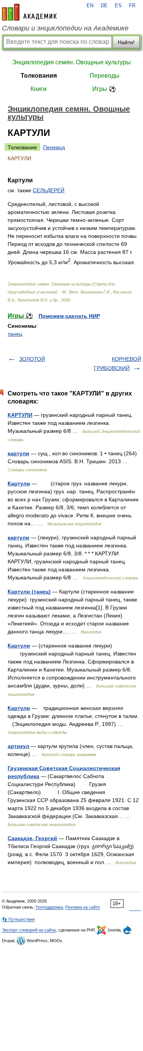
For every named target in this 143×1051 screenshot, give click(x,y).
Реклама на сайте (82, 907)
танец (15, 334)
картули (18, 453)
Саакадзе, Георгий (32, 838)
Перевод (54, 147)
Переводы (104, 75)
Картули (19, 483)
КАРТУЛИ (20, 415)
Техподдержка (49, 907)
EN (90, 5)
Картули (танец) (29, 591)
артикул (18, 746)
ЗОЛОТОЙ (32, 359)
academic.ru (29, 12)
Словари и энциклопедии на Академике (65, 28)
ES (118, 5)
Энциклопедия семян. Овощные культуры (71, 62)
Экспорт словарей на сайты (29, 930)
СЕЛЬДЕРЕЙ (48, 190)
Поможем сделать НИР (69, 316)
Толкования (39, 75)
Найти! (126, 42)
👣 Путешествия (18, 919)
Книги (39, 89)
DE (104, 5)
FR (132, 5)
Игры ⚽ (104, 89)
